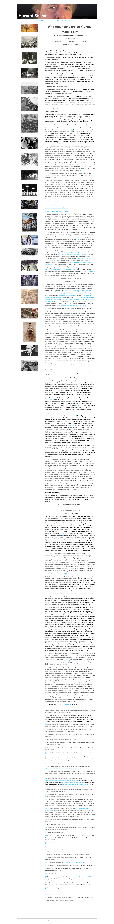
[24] (70, 425)
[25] (79, 434)
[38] (69, 661)
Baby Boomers (39, 20)
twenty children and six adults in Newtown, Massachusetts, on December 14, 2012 (67, 292)
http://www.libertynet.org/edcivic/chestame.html (74, 862)
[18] (46, 808)
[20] (46, 824)
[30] (92, 550)
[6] (87, 143)
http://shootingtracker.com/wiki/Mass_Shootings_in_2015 (75, 784)
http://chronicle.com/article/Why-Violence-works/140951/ (79, 876)
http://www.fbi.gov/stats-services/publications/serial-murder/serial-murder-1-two (63, 768)
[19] (46, 819)
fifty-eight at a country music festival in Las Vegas (78, 290)
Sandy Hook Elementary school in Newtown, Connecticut (72, 254)
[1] (45, 710)
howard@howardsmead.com (51, 920)
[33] (66, 574)
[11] (78, 239)
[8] (80, 170)
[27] (51, 456)
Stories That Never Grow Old (64, 20)
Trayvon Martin (91, 271)
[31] (65, 566)
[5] (45, 734)
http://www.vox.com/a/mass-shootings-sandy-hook (72, 782)
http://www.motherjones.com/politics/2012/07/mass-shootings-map (60, 780)
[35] (62, 615)
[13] (91, 303)
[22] (76, 416)
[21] (78, 405)
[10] (66, 227)
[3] (86, 125)
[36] (46, 894)
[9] (46, 198)
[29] (63, 535)
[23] (93, 419)
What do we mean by (65, 704)
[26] (60, 449)
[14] (70, 313)
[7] (63, 163)
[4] (72, 130)
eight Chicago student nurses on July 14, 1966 (74, 305)
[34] (50, 602)
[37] (46, 897)
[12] (78, 253)
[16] (46, 794)
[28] (83, 504)
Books (21, 22)
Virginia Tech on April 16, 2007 (68, 295)
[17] (46, 799)
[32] (53, 570)
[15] (74, 327)
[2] (58, 108)
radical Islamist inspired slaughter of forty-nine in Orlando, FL (76, 294)
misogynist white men (70, 253)
